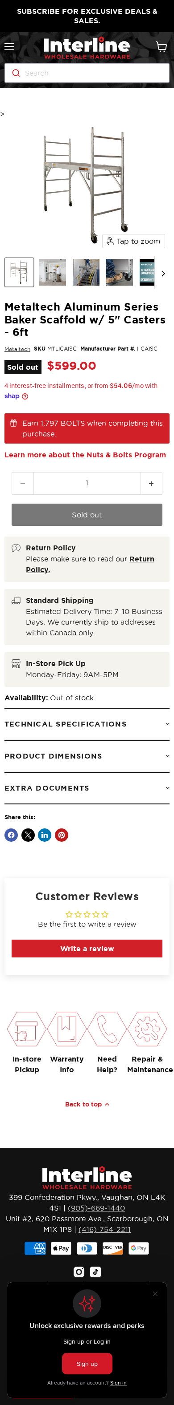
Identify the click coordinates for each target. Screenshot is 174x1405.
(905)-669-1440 (96, 1208)
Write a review (87, 949)
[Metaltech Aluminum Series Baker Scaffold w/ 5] (19, 272)
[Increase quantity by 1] (152, 483)
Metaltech (17, 349)
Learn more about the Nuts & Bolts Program (85, 455)
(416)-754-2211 (105, 1229)
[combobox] (87, 73)
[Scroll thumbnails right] (161, 272)
